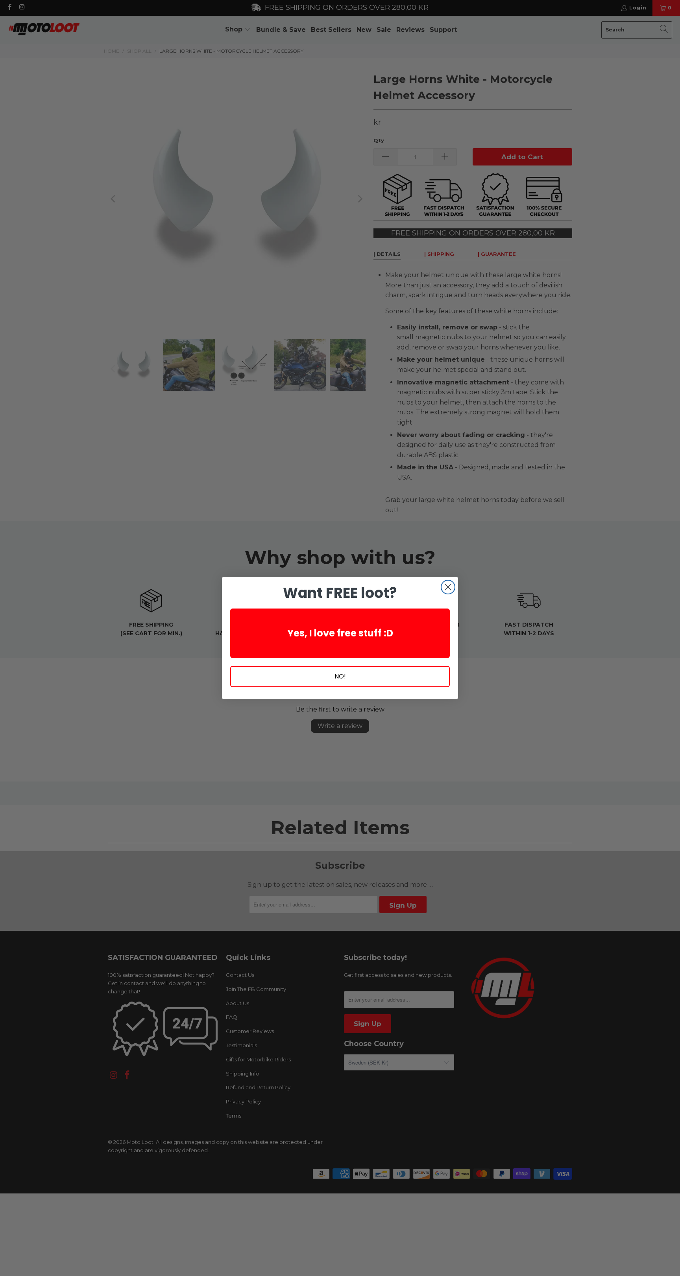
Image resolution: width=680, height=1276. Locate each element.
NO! (340, 676)
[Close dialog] (448, 587)
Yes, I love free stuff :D (340, 633)
